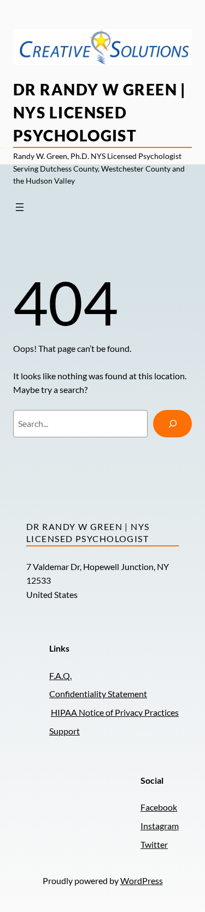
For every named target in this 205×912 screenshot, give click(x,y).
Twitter (154, 844)
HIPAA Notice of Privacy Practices (115, 712)
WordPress (141, 880)
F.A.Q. (60, 675)
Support (64, 731)
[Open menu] (19, 207)
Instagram (159, 825)
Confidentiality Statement (98, 693)
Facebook (158, 807)
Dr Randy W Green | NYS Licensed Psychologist (99, 112)
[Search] (172, 423)
